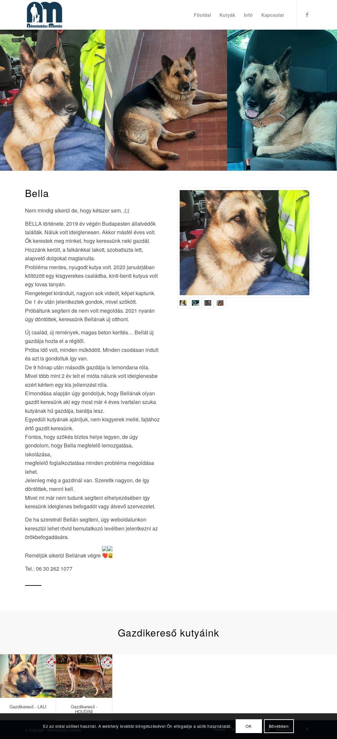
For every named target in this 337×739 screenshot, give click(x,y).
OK (248, 726)
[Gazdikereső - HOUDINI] (84, 676)
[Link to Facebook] (307, 14)
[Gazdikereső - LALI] (28, 676)
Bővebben (279, 726)
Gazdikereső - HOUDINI (84, 708)
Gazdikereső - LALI (28, 706)
